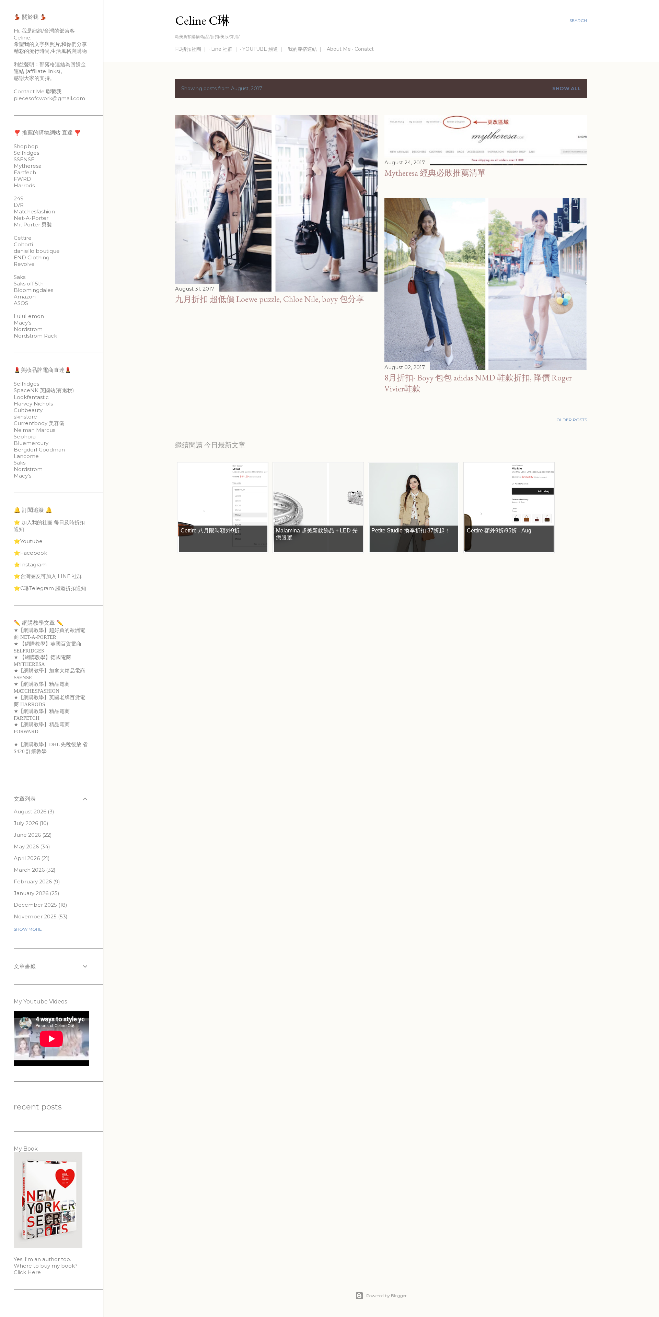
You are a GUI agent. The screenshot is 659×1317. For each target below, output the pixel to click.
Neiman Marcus (34, 430)
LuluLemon (29, 316)
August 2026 (33, 811)
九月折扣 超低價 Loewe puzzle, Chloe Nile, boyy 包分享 (269, 299)
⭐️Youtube (28, 541)
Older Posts (571, 419)
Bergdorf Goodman (39, 449)
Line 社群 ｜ (225, 49)
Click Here (27, 1272)
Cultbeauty (28, 410)
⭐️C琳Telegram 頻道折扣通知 (50, 588)
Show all (566, 88)
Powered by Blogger (386, 1295)
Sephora (25, 436)
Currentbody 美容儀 (39, 423)
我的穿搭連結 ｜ (305, 49)
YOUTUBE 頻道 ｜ (263, 49)
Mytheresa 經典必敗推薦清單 (435, 172)
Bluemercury (31, 443)
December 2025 (40, 905)
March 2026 (34, 870)
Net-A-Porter (31, 218)
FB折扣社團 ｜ (191, 49)
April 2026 (31, 858)
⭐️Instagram (30, 564)
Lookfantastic (31, 397)
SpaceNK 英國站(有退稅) (44, 390)
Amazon (25, 296)
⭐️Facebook (30, 553)
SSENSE (24, 159)
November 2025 (40, 916)
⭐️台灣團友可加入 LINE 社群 (48, 576)
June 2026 (32, 835)
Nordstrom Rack (35, 335)
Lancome (26, 456)
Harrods (24, 185)
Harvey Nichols (33, 403)
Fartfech (25, 172)
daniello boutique (37, 251)
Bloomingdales (33, 290)
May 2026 (31, 846)
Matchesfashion (34, 211)
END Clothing (31, 257)
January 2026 (36, 893)
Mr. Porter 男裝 (33, 224)
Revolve (24, 264)
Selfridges (26, 153)
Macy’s (22, 322)
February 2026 (36, 881)
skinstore (25, 416)
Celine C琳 (202, 20)
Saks (19, 277)
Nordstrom (28, 329)
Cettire (23, 238)
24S (18, 198)
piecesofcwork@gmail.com (49, 98)
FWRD (22, 179)
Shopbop (26, 146)
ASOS (21, 303)
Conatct (364, 49)
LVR (19, 205)
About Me (339, 49)
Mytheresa (28, 166)
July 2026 (30, 823)
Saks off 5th (29, 283)
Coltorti (23, 244)
